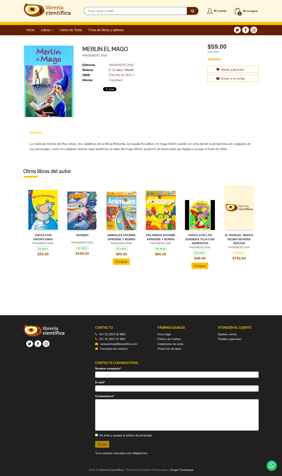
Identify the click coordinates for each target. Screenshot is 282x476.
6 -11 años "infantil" (121, 70)
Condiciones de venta (170, 344)
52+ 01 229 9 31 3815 (113, 339)
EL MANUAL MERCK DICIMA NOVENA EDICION (239, 239)
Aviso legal (164, 334)
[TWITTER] (237, 30)
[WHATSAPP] (272, 466)
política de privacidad (139, 435)
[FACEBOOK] (245, 30)
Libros (46, 30)
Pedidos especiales (229, 339)
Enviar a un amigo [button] (232, 78)
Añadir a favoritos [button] (232, 69)
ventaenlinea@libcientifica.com (118, 344)
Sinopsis (36, 132)
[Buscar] (192, 11)
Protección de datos (169, 348)
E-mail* (100, 382)
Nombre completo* (108, 368)
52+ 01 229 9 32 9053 (113, 334)
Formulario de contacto (114, 348)
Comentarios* (104, 396)
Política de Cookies (169, 339)
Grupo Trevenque (181, 469)
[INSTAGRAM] (253, 30)
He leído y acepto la (125, 435)
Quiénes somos (227, 334)
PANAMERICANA (94, 55)
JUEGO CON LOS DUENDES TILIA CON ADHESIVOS (199, 239)
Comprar (121, 261)
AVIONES (82, 235)
